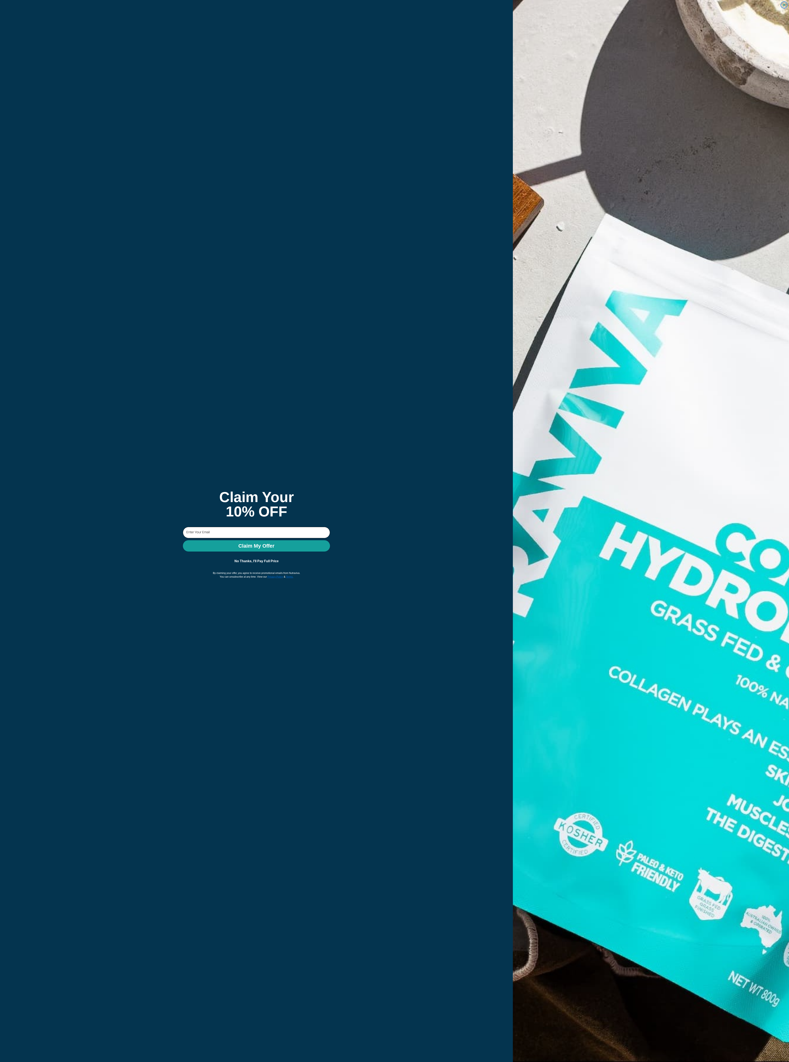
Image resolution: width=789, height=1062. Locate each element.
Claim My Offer (256, 546)
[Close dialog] (784, 5)
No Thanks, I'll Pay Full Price (256, 561)
